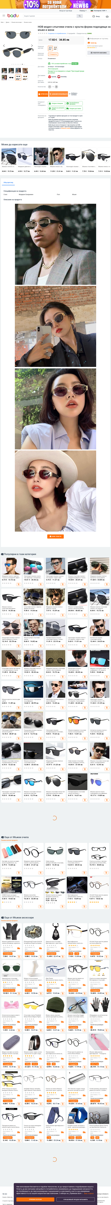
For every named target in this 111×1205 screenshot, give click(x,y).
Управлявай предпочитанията (75, 1199)
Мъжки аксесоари (16, 22)
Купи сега (43, 94)
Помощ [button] (82, 11)
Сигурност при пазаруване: (42, 103)
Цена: (40, 40)
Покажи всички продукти (9, 873)
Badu (2, 22)
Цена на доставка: (41, 81)
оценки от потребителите (57, 33)
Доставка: (41, 66)
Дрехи (7, 22)
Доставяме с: (41, 76)
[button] (4, 15)
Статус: (40, 58)
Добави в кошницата (59, 94)
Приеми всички (35, 1199)
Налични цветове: (41, 47)
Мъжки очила (28, 22)
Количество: (42, 87)
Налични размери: (41, 54)
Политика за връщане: (42, 116)
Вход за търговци (66, 11)
